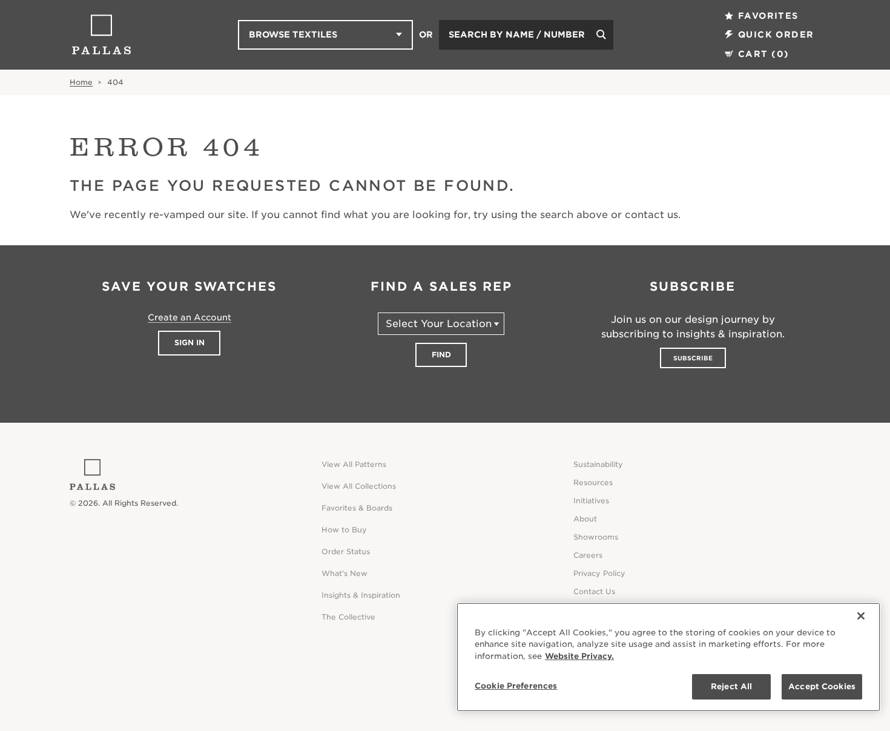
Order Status (345, 551)
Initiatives (591, 500)
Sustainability (598, 464)
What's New (344, 573)
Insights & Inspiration (360, 595)
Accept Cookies (821, 686)
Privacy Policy (599, 573)
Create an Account (189, 317)
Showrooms (595, 536)
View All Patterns (353, 464)
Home (81, 82)
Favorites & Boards (356, 507)
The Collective (348, 616)
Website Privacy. (579, 656)
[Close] (861, 616)
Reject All (731, 686)
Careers (587, 555)
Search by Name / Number (517, 34)
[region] (668, 657)
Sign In (189, 342)
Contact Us (594, 591)
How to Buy (344, 529)
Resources (593, 482)
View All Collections (358, 486)
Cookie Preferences (516, 685)
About (585, 518)
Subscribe (693, 358)
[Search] (601, 35)
